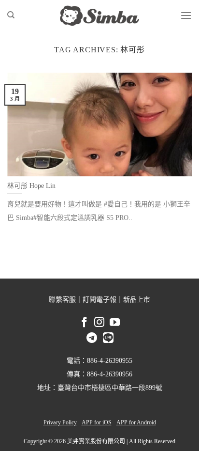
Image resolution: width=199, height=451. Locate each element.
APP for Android (136, 422)
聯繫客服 (62, 299)
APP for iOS (97, 422)
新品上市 (136, 299)
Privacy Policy (60, 422)
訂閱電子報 (99, 299)
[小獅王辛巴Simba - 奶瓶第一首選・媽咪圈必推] (99, 15)
